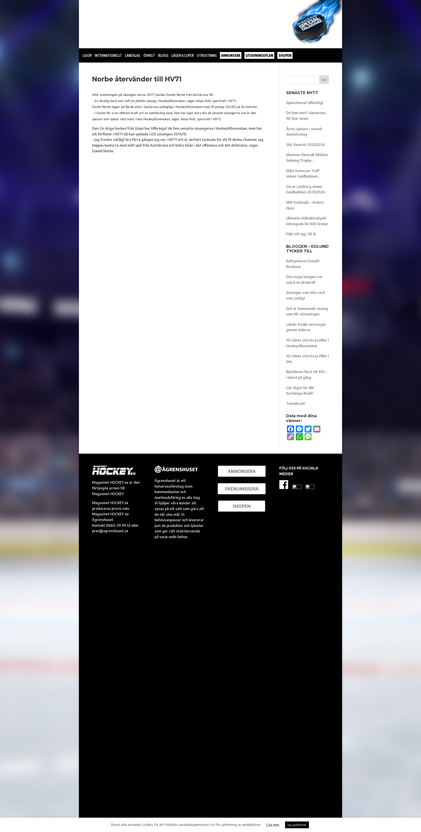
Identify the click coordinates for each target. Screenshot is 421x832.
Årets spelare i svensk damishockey (304, 132)
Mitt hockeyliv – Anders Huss (305, 205)
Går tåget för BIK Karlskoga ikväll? (300, 391)
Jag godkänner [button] (297, 825)
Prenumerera (242, 488)
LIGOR (87, 55)
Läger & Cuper (182, 55)
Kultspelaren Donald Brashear (302, 264)
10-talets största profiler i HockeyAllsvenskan (307, 343)
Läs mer (273, 825)
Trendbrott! (295, 403)
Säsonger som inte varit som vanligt (305, 295)
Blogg (163, 55)
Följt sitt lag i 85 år (301, 234)
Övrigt (149, 55)
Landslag (132, 55)
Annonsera (242, 471)
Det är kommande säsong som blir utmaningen (307, 311)
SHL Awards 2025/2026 (305, 144)
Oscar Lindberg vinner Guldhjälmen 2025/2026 (305, 189)
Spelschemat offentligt (304, 103)
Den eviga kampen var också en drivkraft (304, 280)
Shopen (242, 506)
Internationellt (108, 55)
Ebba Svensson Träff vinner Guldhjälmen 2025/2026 (302, 174)
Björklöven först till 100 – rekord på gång (306, 375)
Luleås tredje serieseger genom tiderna (306, 327)
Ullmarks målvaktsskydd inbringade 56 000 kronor (307, 221)
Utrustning (207, 55)
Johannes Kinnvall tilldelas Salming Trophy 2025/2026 (307, 158)
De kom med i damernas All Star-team (306, 116)
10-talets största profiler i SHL (307, 359)
